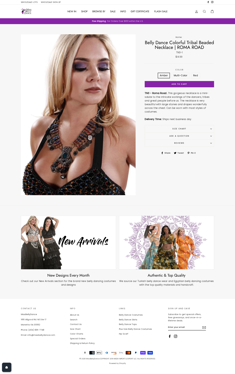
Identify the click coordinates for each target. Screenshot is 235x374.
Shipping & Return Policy (82, 343)
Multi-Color (180, 75)
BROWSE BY (98, 11)
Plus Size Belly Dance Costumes (135, 329)
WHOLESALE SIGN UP (51, 2)
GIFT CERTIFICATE (140, 11)
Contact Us (76, 324)
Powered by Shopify (117, 363)
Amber (164, 75)
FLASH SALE (161, 11)
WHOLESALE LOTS (29, 2)
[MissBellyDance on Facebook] (169, 336)
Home (179, 37)
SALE (113, 11)
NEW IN (71, 11)
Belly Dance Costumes (131, 315)
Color (179, 70)
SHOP (84, 11)
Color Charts (76, 333)
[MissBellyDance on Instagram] (175, 336)
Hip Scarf (123, 333)
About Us (74, 315)
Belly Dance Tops (128, 324)
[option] (117, 21)
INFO (123, 11)
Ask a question (179, 136)
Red (195, 75)
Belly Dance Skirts (128, 319)
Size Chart (179, 128)
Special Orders (78, 338)
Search (74, 319)
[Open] (6, 367)
